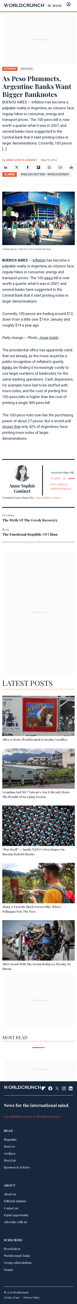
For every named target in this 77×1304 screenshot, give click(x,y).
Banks (7, 367)
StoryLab (10, 1160)
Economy (10, 68)
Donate (8, 1270)
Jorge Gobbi (49, 338)
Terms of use (12, 1297)
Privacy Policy (31, 1297)
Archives (9, 1153)
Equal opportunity (16, 1215)
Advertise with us (15, 1222)
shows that (11, 427)
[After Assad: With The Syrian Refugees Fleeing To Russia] (38, 941)
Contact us (11, 1208)
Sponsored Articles (17, 1167)
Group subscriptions (18, 1263)
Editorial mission (15, 1201)
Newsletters (12, 1249)
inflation (26, 68)
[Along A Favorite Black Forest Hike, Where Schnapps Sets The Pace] (38, 883)
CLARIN (9, 174)
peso (49, 278)
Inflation (39, 260)
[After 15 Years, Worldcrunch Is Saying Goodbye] (38, 716)
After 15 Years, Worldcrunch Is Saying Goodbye (35, 739)
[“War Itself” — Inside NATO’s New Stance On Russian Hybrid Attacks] (38, 826)
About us (10, 1194)
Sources (9, 1146)
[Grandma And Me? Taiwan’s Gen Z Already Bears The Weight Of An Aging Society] (38, 769)
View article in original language (61, 486)
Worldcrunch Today (17, 1256)
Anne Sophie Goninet (21, 160)
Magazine (10, 1139)
